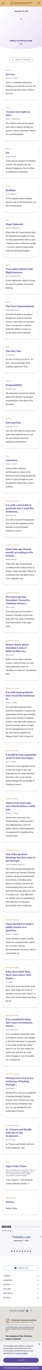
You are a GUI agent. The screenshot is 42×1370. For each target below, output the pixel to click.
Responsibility (14, 385)
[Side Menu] (3, 3)
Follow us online (16, 1311)
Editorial (8, 381)
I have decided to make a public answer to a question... (20, 927)
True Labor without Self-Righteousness (19, 271)
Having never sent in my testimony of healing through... (19, 1081)
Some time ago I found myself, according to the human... (19, 552)
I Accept (21, 1360)
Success (10, 74)
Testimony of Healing (12, 501)
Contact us (23, 1268)
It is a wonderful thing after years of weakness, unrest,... (19, 1022)
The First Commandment (20, 306)
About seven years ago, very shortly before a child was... (20, 806)
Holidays (11, 190)
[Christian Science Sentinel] (21, 3)
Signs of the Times (16, 1166)
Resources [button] (7, 1293)
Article (8, 70)
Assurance (12, 460)
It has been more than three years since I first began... (18, 975)
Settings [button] (6, 1297)
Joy (7, 152)
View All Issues (6, 1231)
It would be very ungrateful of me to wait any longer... (21, 756)
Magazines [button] (7, 1280)
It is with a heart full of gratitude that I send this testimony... (20, 508)
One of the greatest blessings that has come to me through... (20, 857)
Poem (7, 220)
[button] (11, 1251)
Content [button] (7, 1284)
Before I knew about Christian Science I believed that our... (17, 648)
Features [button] (7, 1289)
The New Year (13, 351)
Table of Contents (23, 59)
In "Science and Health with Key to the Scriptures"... (19, 1133)
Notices (10, 1202)
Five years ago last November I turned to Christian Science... (18, 600)
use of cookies (22, 1353)
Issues (6, 1226)
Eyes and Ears (13, 422)
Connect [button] (7, 1276)
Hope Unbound (14, 224)
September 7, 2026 (21, 1240)
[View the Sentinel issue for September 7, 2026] (21, 1236)
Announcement (10, 1198)
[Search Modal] (38, 3)
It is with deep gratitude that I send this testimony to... (20, 695)
